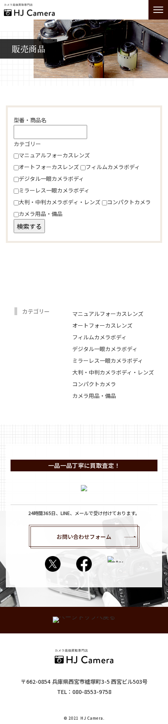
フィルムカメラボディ (113, 167)
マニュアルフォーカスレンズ (54, 155)
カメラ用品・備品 (41, 214)
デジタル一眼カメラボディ (51, 178)
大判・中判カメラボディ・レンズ (59, 202)
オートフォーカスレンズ (49, 167)
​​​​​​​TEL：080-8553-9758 (84, 691)
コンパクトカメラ (129, 202)
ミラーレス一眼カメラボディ (54, 190)
